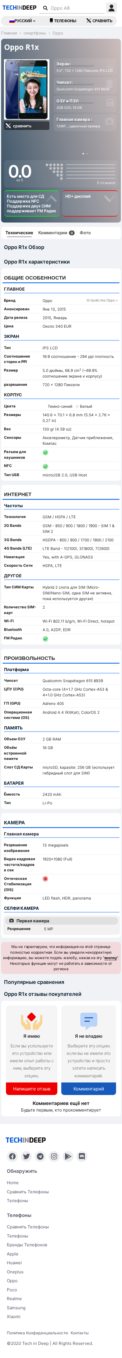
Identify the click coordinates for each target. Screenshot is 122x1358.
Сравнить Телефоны (28, 1226)
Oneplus (15, 1272)
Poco (12, 1289)
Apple (12, 1254)
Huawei (14, 1262)
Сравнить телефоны (28, 1191)
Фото (85, 232)
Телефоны (65, 21)
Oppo (12, 1280)
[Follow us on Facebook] (12, 1156)
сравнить (102, 21)
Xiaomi (13, 1316)
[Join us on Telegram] (40, 1156)
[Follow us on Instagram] (54, 1156)
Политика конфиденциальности (37, 1332)
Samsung (16, 1307)
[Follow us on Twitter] (26, 1156)
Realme (14, 1298)
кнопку (110, 957)
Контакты (80, 1332)
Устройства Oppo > (102, 300)
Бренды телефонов (27, 1244)
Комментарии (55, 232)
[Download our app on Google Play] (67, 1156)
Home (13, 1182)
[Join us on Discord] (81, 1156)
